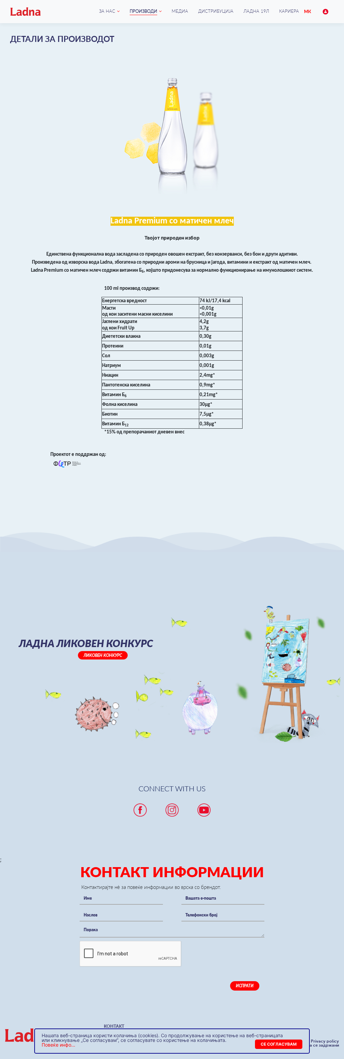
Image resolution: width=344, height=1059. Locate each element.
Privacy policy (325, 1041)
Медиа (180, 11)
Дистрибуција (215, 11)
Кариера (289, 11)
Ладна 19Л (256, 11)
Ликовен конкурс (103, 655)
